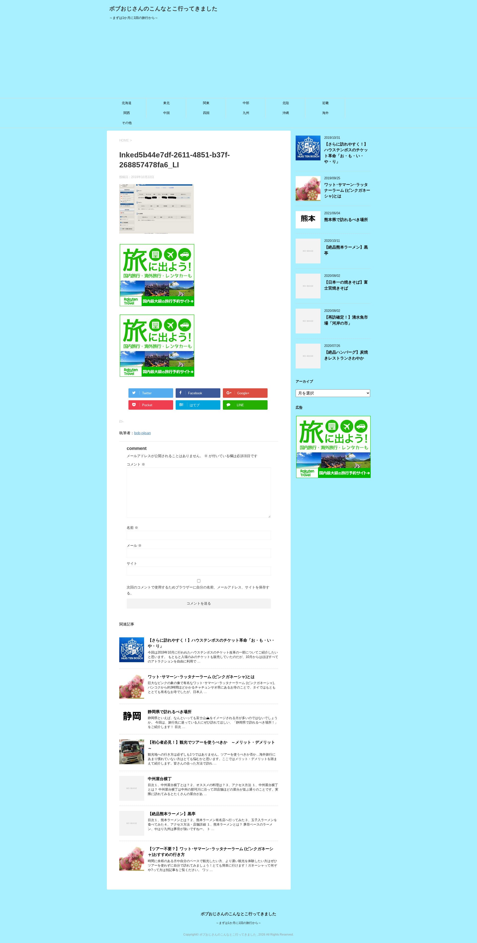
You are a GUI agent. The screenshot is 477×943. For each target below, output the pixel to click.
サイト (132, 563)
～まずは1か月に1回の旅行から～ (238, 923)
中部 (246, 103)
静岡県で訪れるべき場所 (170, 712)
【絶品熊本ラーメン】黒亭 (172, 814)
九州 (246, 113)
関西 (126, 113)
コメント (136, 464)
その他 (127, 123)
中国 (166, 113)
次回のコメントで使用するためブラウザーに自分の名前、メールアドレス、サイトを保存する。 (198, 590)
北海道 (126, 103)
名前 (132, 528)
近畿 (325, 103)
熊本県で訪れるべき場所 (346, 220)
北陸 (285, 103)
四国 (206, 113)
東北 (166, 103)
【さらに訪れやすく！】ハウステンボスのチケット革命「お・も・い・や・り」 (346, 153)
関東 (206, 103)
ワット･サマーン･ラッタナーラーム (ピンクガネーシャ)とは (201, 677)
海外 (325, 113)
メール (134, 545)
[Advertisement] (238, 60)
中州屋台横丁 (160, 779)
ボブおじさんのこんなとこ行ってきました (163, 8)
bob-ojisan (142, 433)
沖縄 (285, 113)
